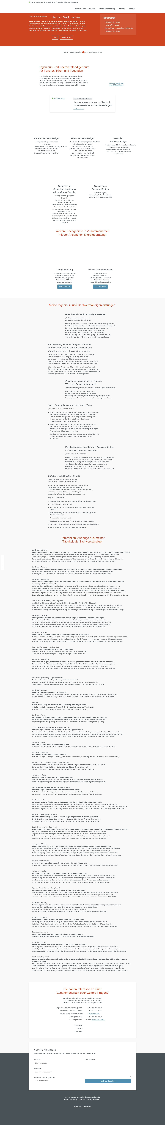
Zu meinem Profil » (98, 1020)
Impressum (77, 1107)
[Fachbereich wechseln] (84, 52)
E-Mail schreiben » (94, 1014)
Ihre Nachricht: (90, 1059)
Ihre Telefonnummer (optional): (44, 1077)
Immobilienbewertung (107, 9)
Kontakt (131, 9)
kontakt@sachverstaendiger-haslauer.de (119, 28)
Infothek (122, 9)
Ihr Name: (37, 1059)
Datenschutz (87, 1107)
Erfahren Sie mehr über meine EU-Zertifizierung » (116, 84)
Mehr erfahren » (64, 286)
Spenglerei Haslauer (85, 1099)
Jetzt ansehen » (78, 109)
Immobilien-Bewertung (95, 52)
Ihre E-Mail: (38, 1068)
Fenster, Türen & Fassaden (85, 9)
